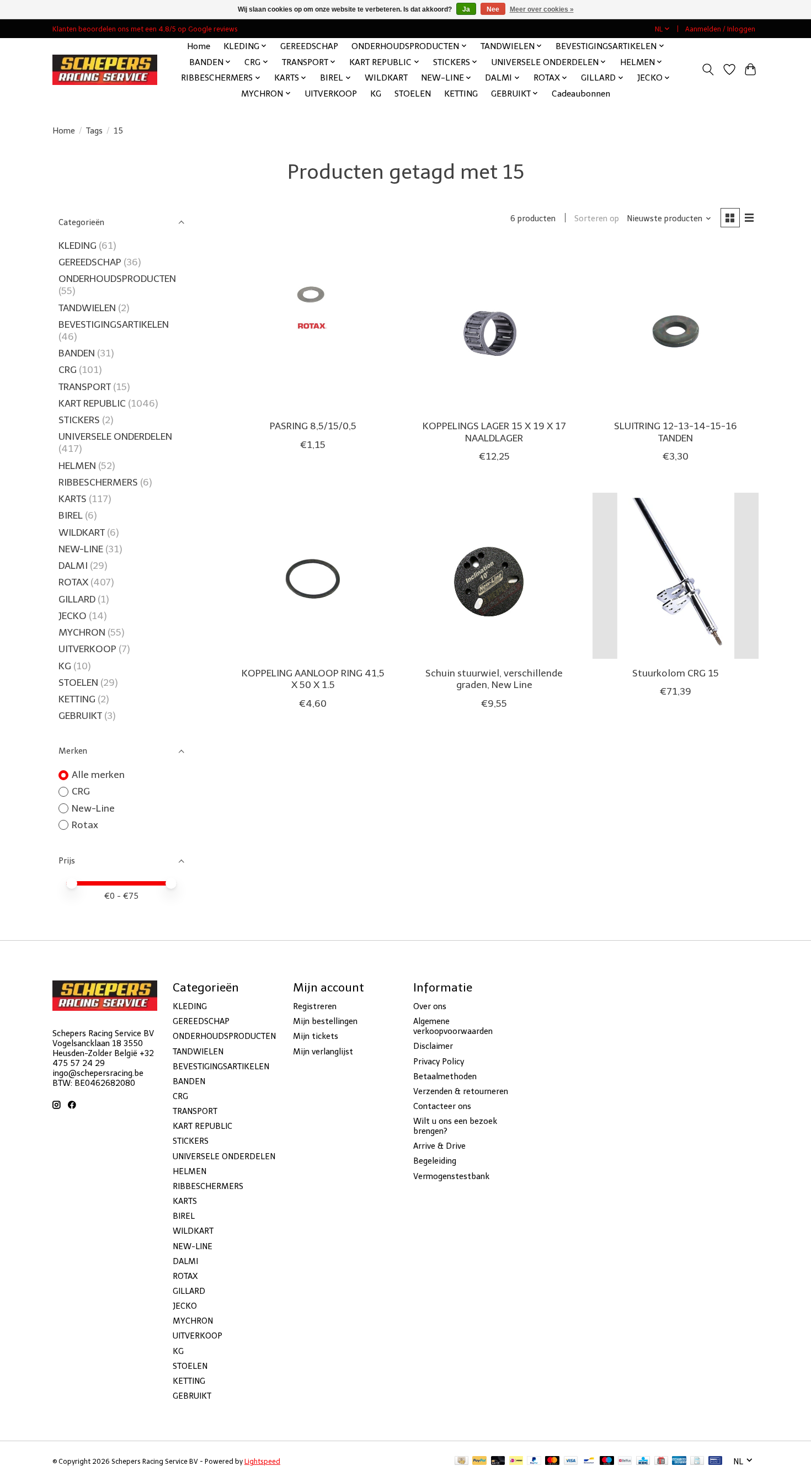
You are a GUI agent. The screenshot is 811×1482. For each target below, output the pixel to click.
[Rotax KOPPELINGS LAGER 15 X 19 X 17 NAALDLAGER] (494, 329)
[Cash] (461, 1461)
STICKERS (79, 420)
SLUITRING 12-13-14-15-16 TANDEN (675, 432)
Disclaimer (433, 1046)
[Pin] (715, 1461)
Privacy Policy (438, 1062)
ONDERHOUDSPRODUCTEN (117, 279)
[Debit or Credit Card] (498, 1461)
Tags (94, 131)
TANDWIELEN (87, 308)
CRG (67, 370)
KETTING (461, 93)
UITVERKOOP (331, 93)
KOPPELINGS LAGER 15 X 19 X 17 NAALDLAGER (494, 432)
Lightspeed (262, 1461)
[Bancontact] (589, 1461)
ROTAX (73, 582)
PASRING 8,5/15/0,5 (313, 426)
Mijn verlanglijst (323, 1052)
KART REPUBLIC (92, 403)
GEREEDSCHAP (309, 46)
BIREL (70, 515)
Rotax (85, 825)
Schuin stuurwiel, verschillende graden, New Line (494, 679)
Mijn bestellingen (325, 1021)
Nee (493, 9)
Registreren (315, 1006)
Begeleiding (434, 1161)
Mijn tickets (315, 1036)
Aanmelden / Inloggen (720, 29)
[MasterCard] (552, 1461)
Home (198, 46)
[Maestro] (607, 1461)
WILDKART (386, 77)
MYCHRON (81, 632)
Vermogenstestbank (451, 1176)
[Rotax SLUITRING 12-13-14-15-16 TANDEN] (676, 329)
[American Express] (679, 1461)
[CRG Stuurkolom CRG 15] (676, 576)
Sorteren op (596, 218)
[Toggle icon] (708, 69)
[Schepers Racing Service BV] (104, 70)
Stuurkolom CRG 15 (675, 673)
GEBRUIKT (80, 716)
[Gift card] (661, 1461)
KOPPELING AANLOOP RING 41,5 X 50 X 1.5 (313, 679)
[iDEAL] (516, 1461)
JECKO (72, 616)
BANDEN (76, 353)
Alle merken (98, 775)
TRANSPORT (84, 387)
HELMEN (77, 466)
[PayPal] (479, 1461)
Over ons (429, 1006)
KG (375, 93)
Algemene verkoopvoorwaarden (453, 1026)
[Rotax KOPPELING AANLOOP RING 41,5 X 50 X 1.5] (313, 576)
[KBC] (643, 1461)
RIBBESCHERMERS (98, 482)
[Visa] (571, 1461)
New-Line (93, 808)
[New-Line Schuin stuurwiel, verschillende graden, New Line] (494, 576)
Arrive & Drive (439, 1146)
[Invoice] (697, 1461)
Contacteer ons (442, 1106)
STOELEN (412, 93)
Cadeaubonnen (581, 93)
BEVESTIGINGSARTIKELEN (113, 324)
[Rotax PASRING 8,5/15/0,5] (313, 329)
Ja (466, 9)
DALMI (73, 565)
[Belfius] (625, 1461)
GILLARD (76, 599)
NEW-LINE (80, 549)
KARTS (72, 499)
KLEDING (77, 245)
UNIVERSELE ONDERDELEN (115, 436)
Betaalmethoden (445, 1076)
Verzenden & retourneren (460, 1091)
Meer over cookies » (542, 9)
